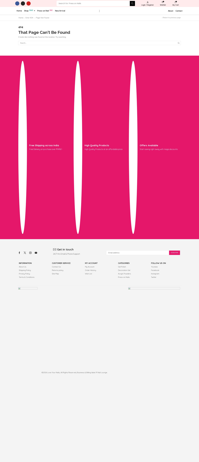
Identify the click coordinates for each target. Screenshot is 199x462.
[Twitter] (25, 253)
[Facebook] (17, 3)
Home (20, 18)
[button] (147, 3)
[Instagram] (23, 3)
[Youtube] (28, 3)
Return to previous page (172, 18)
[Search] (132, 3)
